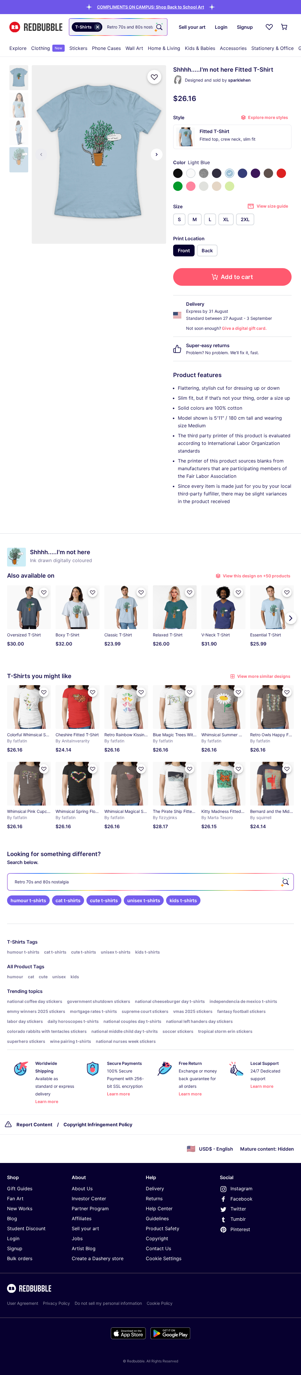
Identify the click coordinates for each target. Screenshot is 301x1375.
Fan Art (15, 1198)
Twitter (238, 1209)
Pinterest (240, 1229)
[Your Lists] (269, 27)
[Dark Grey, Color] (268, 173)
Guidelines (157, 1218)
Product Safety (162, 1228)
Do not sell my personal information (108, 1303)
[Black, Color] (178, 173)
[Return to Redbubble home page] (35, 27)
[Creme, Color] (216, 186)
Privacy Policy (56, 1303)
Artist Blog (84, 1248)
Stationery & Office (272, 48)
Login (13, 1238)
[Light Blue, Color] (229, 173)
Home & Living (164, 48)
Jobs (77, 1238)
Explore (17, 48)
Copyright (157, 1238)
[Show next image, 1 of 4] (157, 154)
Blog (12, 1218)
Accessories (233, 48)
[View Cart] (284, 27)
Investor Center (89, 1198)
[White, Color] (190, 173)
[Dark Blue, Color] (216, 173)
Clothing (46, 48)
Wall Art (134, 48)
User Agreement (22, 1303)
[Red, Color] (281, 173)
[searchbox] (150, 882)
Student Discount (26, 1228)
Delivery (155, 1188)
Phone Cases (106, 48)
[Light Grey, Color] (203, 186)
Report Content (34, 1124)
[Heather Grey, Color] (203, 173)
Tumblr (238, 1219)
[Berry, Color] (190, 186)
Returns (154, 1198)
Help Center (159, 1208)
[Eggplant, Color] (255, 173)
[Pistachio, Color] (229, 186)
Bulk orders (19, 1258)
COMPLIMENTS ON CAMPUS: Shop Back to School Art (150, 6)
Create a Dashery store (97, 1258)
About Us (82, 1188)
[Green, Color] (178, 186)
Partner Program (90, 1208)
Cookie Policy (160, 1303)
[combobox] (118, 27)
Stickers (78, 48)
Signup (14, 1248)
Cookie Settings (163, 1258)
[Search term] (159, 27)
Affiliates (81, 1218)
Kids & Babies (200, 48)
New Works (19, 1208)
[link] (28, 900)
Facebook (241, 1199)
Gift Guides (19, 1188)
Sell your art (85, 1228)
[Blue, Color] (242, 173)
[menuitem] (17, 48)
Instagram (241, 1188)
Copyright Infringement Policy (97, 1124)
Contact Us (158, 1248)
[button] (150, 6)
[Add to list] (154, 77)
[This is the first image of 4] (41, 154)
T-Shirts (16, 942)
